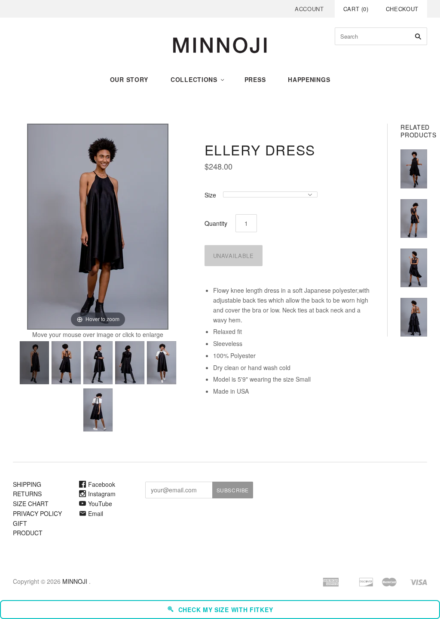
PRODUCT (28, 532)
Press (255, 79)
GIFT (20, 523)
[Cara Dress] (413, 268)
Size (210, 195)
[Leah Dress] (413, 218)
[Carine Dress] (413, 317)
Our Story (129, 79)
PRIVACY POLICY (37, 513)
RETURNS (27, 493)
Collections (194, 79)
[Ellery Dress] (34, 362)
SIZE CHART (31, 503)
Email (95, 513)
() (356, 9)
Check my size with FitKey (225, 609)
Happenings (309, 79)
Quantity (216, 223)
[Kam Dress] (413, 168)
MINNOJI (74, 581)
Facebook (101, 484)
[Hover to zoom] (97, 226)
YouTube (100, 503)
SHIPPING (27, 484)
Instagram (102, 493)
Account (309, 9)
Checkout (402, 9)
